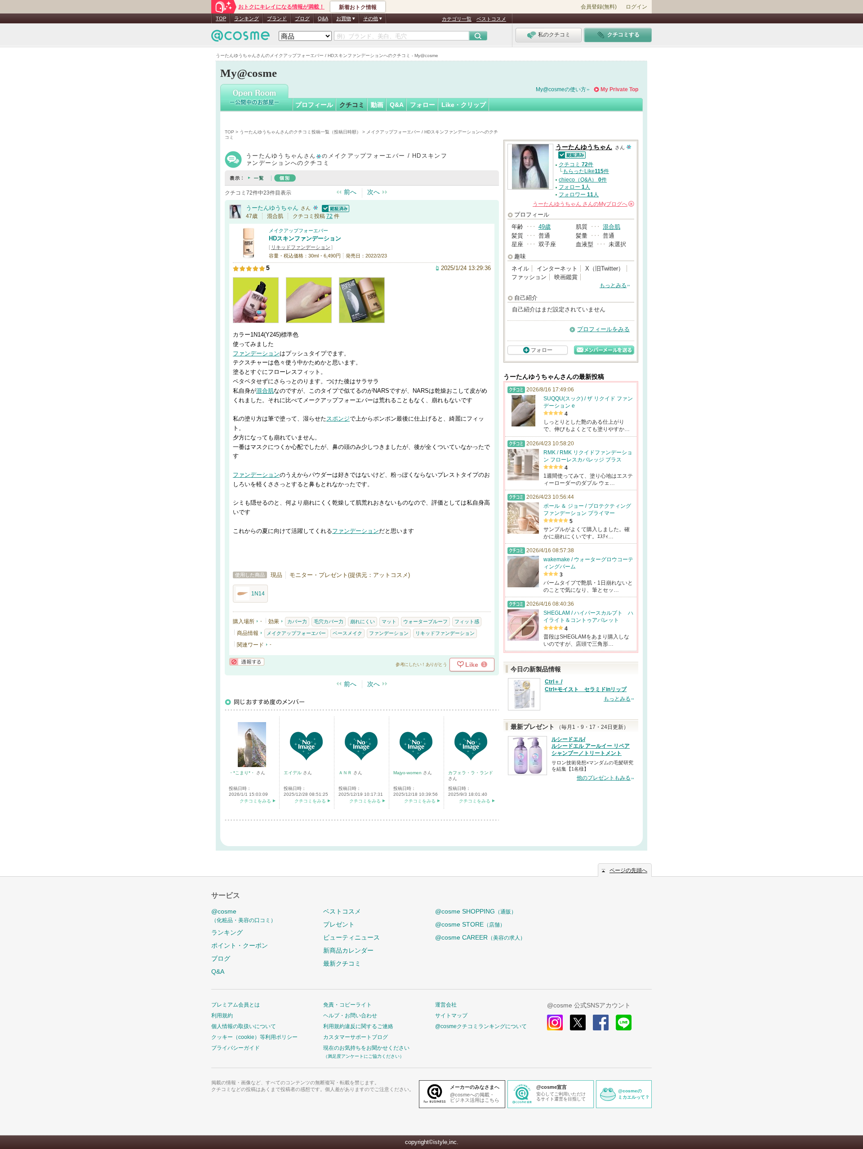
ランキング (246, 18)
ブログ (302, 18)
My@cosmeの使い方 (561, 89)
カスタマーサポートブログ (355, 1037)
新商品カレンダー (348, 950)
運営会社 (446, 1005)
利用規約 (222, 1015)
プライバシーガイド (235, 1048)
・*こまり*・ (242, 772)
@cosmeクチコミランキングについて (481, 1026)
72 (329, 216)
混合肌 (265, 390)
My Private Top (619, 89)
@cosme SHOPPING (475, 911)
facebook (601, 1022)
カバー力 (297, 621)
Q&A (323, 18)
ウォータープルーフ (425, 621)
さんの (583, 204)
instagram (555, 1022)
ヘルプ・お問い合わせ (350, 1015)
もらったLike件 (586, 171)
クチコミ (352, 104)
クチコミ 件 (576, 164)
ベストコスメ (491, 19)
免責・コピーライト (347, 1005)
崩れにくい (362, 621)
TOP (221, 18)
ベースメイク (347, 633)
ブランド (277, 18)
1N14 (258, 593)
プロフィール (314, 104)
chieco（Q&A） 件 (583, 180)
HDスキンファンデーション (305, 238)
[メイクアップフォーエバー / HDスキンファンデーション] (248, 254)
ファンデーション (256, 353)
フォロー (422, 104)
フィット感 (466, 621)
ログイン (636, 7)
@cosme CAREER (480, 937)
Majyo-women (408, 772)
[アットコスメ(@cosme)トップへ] (240, 38)
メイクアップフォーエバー (298, 230)
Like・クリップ (463, 104)
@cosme (243, 915)
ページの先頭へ (628, 870)
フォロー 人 (574, 187)
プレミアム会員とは (235, 1005)
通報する (246, 661)
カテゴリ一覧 (457, 19)
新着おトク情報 (358, 7)
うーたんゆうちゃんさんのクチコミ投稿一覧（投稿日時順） (300, 131)
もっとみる (613, 285)
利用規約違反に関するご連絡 (358, 1026)
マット (389, 621)
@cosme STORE (470, 924)
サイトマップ (451, 1015)
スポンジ (338, 418)
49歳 (544, 226)
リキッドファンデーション (300, 247)
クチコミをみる (255, 801)
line (624, 1022)
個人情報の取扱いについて (243, 1026)
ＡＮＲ (345, 772)
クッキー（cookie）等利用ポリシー (254, 1037)
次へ (373, 191)
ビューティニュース (351, 937)
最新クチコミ (342, 963)
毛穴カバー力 (328, 621)
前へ (350, 191)
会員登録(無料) (599, 7)
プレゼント (339, 924)
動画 (377, 104)
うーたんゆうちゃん (272, 207)
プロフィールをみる (603, 329)
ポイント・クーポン (239, 945)
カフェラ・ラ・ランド (470, 772)
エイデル (293, 772)
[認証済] (334, 207)
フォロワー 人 (579, 194)
